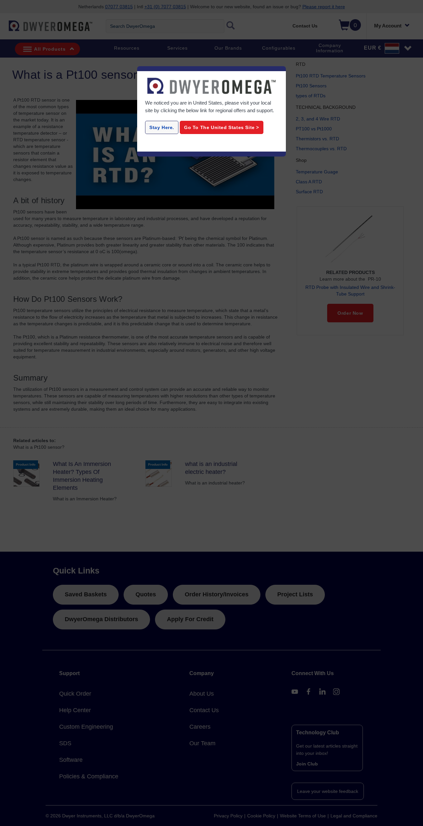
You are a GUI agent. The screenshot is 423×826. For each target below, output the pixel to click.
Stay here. (161, 127)
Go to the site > (221, 127)
